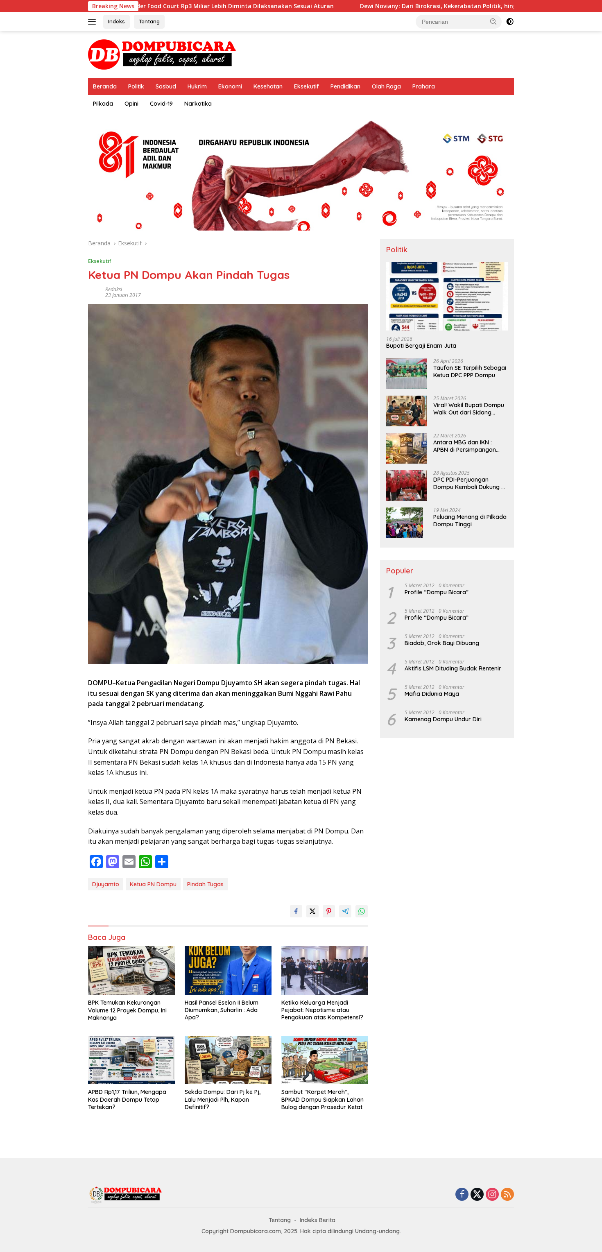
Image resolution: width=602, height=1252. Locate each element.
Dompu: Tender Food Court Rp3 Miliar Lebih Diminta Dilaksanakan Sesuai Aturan (157, 6)
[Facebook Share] (296, 911)
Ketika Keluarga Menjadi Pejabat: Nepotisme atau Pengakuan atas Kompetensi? (322, 1010)
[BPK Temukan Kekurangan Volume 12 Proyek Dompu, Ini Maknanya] (131, 970)
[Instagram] (492, 1195)
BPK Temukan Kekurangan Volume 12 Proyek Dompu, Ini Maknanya (127, 1010)
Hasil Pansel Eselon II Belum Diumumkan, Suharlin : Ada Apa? (221, 1010)
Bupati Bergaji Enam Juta (421, 346)
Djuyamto (105, 884)
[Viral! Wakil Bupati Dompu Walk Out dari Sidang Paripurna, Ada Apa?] (406, 411)
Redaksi (113, 289)
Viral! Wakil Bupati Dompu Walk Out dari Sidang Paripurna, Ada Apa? (468, 408)
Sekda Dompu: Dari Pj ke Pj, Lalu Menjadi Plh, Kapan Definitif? (222, 1099)
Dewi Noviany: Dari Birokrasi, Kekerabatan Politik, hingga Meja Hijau (398, 6)
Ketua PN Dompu (153, 884)
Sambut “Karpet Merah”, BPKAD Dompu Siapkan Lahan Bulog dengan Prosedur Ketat (322, 1099)
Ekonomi (230, 86)
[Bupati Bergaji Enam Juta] (447, 296)
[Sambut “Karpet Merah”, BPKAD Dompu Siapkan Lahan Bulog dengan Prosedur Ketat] (324, 1060)
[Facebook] (461, 1195)
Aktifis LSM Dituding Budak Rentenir (453, 668)
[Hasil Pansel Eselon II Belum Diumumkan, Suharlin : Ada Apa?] (228, 970)
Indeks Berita (317, 1220)
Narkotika (198, 103)
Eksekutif (306, 86)
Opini (131, 103)
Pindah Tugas (205, 884)
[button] (493, 21)
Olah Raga (386, 86)
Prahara (423, 86)
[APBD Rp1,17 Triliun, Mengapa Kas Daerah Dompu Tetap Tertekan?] (131, 1060)
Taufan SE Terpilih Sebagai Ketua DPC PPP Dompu (469, 371)
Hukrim (197, 86)
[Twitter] (477, 1195)
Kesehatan (268, 86)
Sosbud (166, 86)
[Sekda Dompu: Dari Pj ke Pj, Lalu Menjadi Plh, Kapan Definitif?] (228, 1060)
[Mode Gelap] (510, 22)
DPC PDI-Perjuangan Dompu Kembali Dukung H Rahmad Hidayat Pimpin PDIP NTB (469, 483)
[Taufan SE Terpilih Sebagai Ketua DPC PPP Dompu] (406, 373)
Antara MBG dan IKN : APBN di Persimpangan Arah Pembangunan (464, 446)
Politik (136, 86)
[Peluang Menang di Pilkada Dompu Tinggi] (404, 522)
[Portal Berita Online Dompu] (162, 54)
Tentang (149, 21)
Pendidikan (345, 86)
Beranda (105, 86)
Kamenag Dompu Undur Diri (443, 719)
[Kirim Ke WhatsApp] (361, 911)
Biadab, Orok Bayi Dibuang (442, 643)
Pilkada (103, 103)
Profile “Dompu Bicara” (436, 592)
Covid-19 (161, 103)
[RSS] (507, 1195)
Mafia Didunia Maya (432, 693)
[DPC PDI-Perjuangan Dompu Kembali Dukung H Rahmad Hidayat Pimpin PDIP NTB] (406, 485)
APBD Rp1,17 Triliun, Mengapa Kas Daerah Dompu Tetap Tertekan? (127, 1099)
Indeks (116, 21)
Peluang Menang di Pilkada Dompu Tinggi (470, 520)
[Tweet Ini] (312, 911)
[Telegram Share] (345, 911)
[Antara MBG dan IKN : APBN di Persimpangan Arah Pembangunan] (406, 448)
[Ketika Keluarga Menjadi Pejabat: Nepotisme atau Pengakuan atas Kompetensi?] (324, 970)
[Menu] (93, 22)
